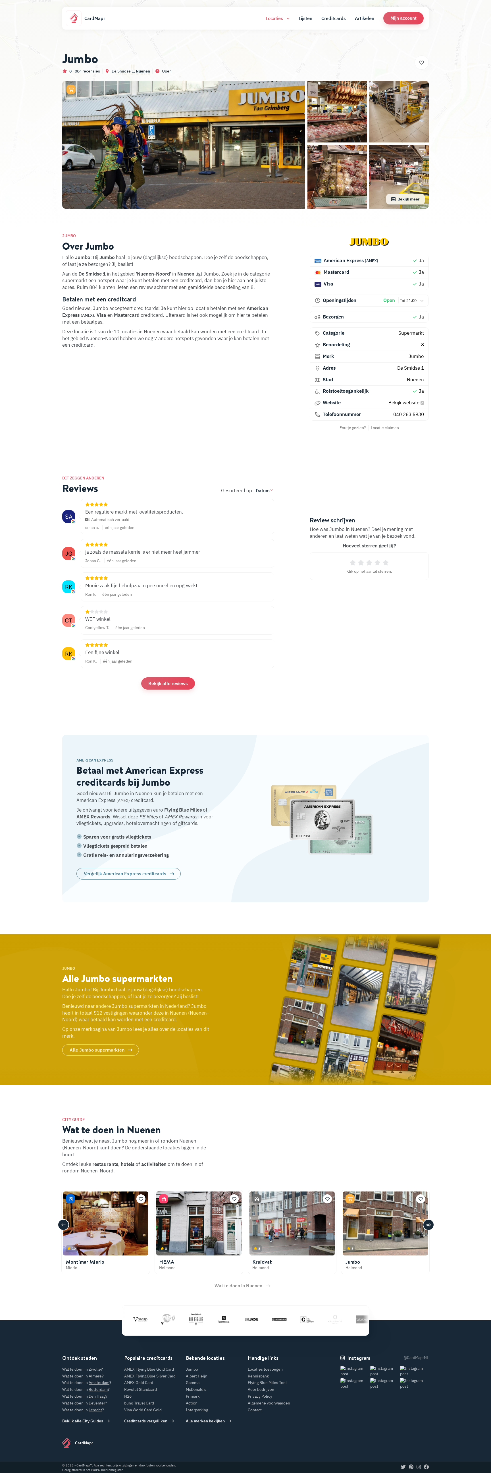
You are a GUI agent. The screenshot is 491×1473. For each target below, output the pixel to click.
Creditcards (333, 18)
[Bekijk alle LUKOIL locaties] (217, 1319)
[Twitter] (403, 1467)
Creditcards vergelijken (145, 1421)
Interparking (197, 1409)
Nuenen (143, 71)
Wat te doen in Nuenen (238, 1285)
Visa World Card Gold (143, 1409)
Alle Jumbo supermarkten (97, 1050)
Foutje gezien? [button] (353, 427)
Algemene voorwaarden (269, 1403)
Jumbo (416, 356)
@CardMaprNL (416, 1357)
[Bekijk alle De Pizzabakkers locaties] (357, 1319)
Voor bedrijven (261, 1389)
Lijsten (305, 18)
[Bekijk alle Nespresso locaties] (189, 1319)
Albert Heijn (196, 1376)
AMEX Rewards (93, 817)
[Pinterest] (411, 1467)
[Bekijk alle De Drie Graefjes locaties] (273, 1319)
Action (191, 1403)
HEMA (166, 1261)
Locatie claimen (385, 427)
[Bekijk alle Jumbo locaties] (369, 241)
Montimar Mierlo (85, 1261)
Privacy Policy (260, 1396)
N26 (128, 1396)
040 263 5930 (408, 414)
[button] (403, 18)
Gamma (192, 1382)
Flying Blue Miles (183, 810)
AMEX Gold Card (138, 1382)
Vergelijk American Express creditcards (125, 873)
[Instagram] (419, 1467)
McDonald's (196, 1389)
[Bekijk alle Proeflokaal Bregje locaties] (162, 1319)
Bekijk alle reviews (168, 683)
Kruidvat (262, 1261)
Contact (255, 1409)
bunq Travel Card (139, 1403)
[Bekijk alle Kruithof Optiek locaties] (301, 1319)
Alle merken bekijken (205, 1421)
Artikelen (364, 18)
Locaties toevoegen (265, 1369)
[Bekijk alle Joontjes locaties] (245, 1319)
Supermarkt (411, 333)
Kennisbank (258, 1376)
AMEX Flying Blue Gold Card (149, 1369)
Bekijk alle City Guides (82, 1421)
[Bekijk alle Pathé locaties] (134, 1319)
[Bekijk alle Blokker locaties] (329, 1319)
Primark (192, 1396)
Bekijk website (404, 403)
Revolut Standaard (140, 1389)
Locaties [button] (275, 18)
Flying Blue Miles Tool (267, 1382)
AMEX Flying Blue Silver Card (150, 1376)
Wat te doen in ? (82, 1369)
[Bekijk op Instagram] (354, 1371)
